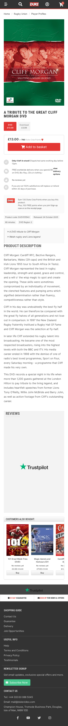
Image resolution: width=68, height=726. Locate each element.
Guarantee (9, 621)
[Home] (34, 5)
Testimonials (11, 660)
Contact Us (10, 616)
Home (7, 13)
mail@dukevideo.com (23, 701)
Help (6, 645)
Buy (17, 573)
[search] (20, 4)
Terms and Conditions (16, 650)
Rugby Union (20, 13)
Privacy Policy (11, 655)
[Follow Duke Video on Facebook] (18, 718)
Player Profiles (38, 13)
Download (24, 126)
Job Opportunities (14, 630)
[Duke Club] (11, 202)
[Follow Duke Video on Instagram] (49, 718)
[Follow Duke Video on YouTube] (28, 718)
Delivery (8, 626)
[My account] (47, 4)
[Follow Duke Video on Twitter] (39, 718)
